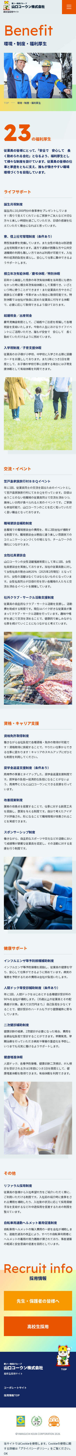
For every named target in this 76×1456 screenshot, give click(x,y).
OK (6, 1453)
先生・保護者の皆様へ (38, 1301)
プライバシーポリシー (34, 1448)
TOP (6, 102)
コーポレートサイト (15, 1387)
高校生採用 (38, 1326)
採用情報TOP (12, 1395)
